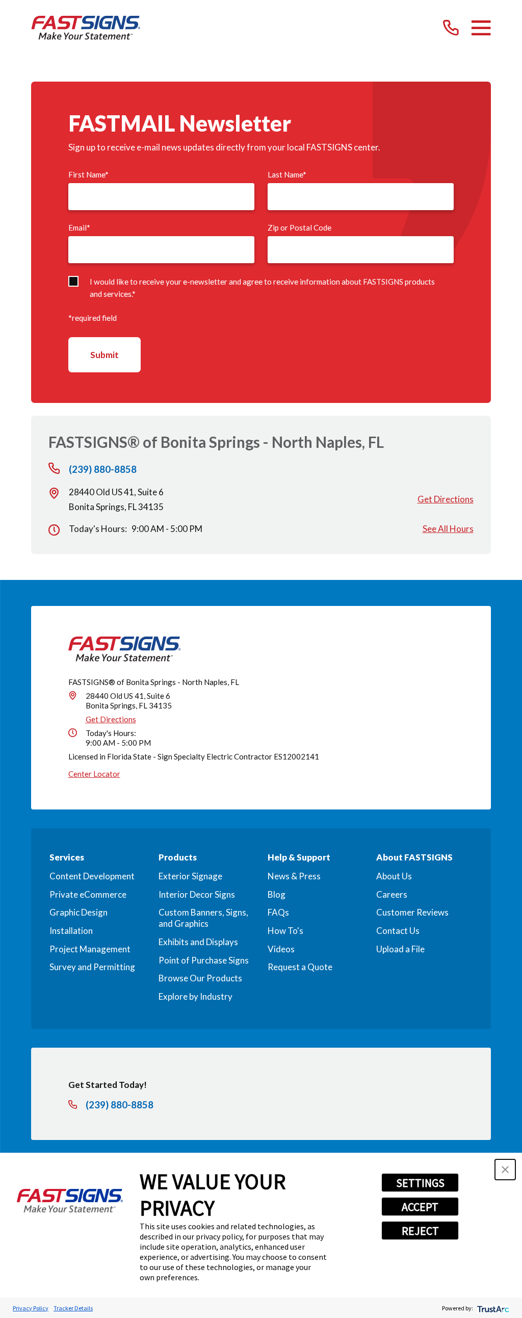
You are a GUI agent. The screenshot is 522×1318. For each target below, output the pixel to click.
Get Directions (445, 499)
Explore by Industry (195, 996)
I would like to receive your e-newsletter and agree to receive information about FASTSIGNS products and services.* (262, 287)
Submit (104, 354)
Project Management (89, 949)
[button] (505, 1169)
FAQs (278, 912)
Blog (276, 894)
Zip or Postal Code (299, 227)
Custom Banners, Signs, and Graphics (203, 918)
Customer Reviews (412, 912)
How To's (285, 930)
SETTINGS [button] (420, 1183)
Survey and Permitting (92, 966)
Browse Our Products (200, 978)
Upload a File (400, 949)
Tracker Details (73, 1308)
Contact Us (398, 930)
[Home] (85, 28)
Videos (281, 949)
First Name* (88, 174)
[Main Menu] (481, 27)
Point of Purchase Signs (204, 960)
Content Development (92, 876)
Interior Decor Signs (197, 894)
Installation (71, 930)
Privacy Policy (30, 1308)
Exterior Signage (190, 876)
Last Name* (287, 174)
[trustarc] (492, 1308)
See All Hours (448, 528)
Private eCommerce (87, 894)
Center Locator (94, 773)
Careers (391, 894)
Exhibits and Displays (198, 941)
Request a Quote (300, 966)
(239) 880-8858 (103, 469)
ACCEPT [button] (420, 1207)
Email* (79, 227)
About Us (394, 876)
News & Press (294, 876)
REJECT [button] (420, 1231)
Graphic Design (78, 912)
